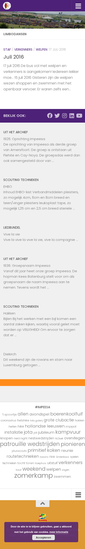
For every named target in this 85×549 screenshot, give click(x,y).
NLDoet (59, 438)
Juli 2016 (13, 56)
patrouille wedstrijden (30, 444)
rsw (52, 456)
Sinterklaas (62, 457)
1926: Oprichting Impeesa (24, 138)
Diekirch (9, 354)
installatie (14, 432)
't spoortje (9, 414)
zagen (65, 470)
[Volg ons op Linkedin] (71, 115)
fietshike (23, 420)
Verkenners (23, 49)
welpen (53, 469)
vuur (19, 470)
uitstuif (52, 463)
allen (23, 414)
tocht (21, 463)
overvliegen (74, 438)
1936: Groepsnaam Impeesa (26, 265)
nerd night (20, 438)
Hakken (9, 313)
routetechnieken (23, 456)
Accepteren (43, 537)
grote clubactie (59, 420)
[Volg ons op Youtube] (79, 115)
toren (30, 463)
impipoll (71, 426)
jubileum (46, 432)
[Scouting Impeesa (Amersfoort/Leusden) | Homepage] (8, 6)
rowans (44, 457)
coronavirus (8, 420)
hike (21, 426)
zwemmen (62, 476)
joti (35, 433)
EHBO (7, 186)
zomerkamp (33, 475)
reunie (67, 450)
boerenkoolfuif (66, 414)
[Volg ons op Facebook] (50, 115)
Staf (7, 49)
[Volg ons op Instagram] (64, 115)
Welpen (41, 49)
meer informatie (58, 532)
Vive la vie (11, 234)
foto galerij (36, 420)
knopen (6, 438)
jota (28, 432)
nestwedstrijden (41, 438)
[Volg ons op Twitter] (57, 115)
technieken (9, 463)
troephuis (40, 463)
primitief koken (44, 450)
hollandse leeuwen (45, 426)
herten (13, 426)
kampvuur (68, 431)
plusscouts (19, 451)
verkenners (70, 462)
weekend (33, 468)
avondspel (39, 414)
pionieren (73, 444)
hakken (79, 420)
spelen (74, 457)
